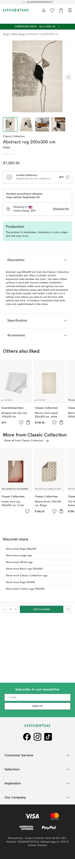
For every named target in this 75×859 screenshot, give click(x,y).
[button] (9, 154)
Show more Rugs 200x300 (21, 549)
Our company (15, 797)
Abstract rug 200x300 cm (43, 34)
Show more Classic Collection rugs (27, 575)
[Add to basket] (28, 422)
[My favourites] (52, 10)
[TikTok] (48, 737)
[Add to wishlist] (21, 422)
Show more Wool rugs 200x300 (24, 569)
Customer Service (19, 755)
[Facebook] (27, 737)
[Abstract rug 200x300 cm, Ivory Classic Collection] (37, 76)
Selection (12, 769)
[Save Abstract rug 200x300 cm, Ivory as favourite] (68, 609)
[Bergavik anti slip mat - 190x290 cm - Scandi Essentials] (9, 177)
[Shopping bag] (61, 10)
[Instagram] (37, 737)
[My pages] (43, 10)
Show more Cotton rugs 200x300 (25, 589)
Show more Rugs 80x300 (20, 582)
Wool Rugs (18, 34)
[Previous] (6, 77)
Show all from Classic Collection (23, 440)
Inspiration (13, 783)
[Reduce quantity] (5, 609)
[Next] (68, 77)
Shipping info (61, 209)
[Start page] (15, 10)
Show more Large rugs (19, 555)
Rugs (6, 34)
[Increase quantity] (15, 609)
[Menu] (70, 10)
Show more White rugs (19, 562)
